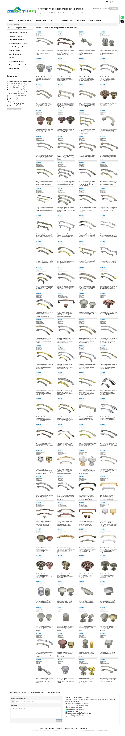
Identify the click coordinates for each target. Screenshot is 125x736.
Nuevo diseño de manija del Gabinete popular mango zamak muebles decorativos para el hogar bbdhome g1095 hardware (66, 550)
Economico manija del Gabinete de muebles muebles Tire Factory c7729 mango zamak (108, 470)
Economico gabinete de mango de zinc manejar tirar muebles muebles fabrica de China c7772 (108, 157)
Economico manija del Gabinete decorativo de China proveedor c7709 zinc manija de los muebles (87, 209)
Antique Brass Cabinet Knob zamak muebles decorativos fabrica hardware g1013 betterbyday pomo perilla (64, 471)
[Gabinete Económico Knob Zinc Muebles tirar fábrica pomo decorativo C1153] (109, 301)
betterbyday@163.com (20, 104)
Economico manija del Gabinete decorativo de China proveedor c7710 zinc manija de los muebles (44, 105)
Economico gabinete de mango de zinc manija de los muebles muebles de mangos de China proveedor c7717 (87, 105)
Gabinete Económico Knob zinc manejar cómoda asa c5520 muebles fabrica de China (87, 313)
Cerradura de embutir (15, 36)
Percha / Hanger (13, 68)
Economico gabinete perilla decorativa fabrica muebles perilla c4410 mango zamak (86, 601)
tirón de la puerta (14, 50)
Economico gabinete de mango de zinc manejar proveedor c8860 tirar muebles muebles (65, 183)
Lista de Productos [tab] (37, 692)
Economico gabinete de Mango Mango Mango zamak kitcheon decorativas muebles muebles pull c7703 (65, 497)
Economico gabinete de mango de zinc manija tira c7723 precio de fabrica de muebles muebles (108, 235)
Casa (11, 20)
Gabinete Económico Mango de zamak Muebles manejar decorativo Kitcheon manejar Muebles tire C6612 (87, 366)
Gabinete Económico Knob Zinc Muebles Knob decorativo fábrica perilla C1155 (44, 130)
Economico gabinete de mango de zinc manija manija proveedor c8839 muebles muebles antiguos (87, 183)
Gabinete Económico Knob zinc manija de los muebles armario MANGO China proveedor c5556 (44, 79)
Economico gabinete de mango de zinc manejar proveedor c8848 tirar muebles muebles (44, 209)
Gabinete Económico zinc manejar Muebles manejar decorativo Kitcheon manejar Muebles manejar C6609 (86, 79)
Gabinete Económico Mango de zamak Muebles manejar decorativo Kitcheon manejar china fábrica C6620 (108, 392)
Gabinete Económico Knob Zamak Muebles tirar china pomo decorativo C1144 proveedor (86, 576)
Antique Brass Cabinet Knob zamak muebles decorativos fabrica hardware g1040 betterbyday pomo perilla (107, 497)
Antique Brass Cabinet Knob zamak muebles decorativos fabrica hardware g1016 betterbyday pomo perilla (43, 523)
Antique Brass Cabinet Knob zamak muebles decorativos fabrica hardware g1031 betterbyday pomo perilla (86, 497)
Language (111, 2)
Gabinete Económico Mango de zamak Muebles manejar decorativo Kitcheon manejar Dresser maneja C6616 (87, 340)
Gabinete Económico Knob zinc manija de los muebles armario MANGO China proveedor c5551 (108, 52)
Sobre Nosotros (24, 20)
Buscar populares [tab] (54, 692)
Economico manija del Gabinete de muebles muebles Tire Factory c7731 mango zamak (44, 497)
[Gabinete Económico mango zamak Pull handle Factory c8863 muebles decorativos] (109, 406)
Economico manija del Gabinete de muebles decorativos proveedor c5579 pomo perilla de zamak (108, 628)
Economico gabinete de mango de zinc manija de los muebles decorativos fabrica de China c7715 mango (65, 105)
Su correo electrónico (18, 698)
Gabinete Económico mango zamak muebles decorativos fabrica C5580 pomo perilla (107, 601)
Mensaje (14, 705)
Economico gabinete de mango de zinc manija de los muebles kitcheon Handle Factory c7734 (65, 235)
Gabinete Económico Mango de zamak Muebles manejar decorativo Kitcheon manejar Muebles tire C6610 (108, 340)
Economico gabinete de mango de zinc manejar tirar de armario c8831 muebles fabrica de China (44, 52)
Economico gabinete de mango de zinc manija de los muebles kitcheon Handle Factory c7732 (44, 235)
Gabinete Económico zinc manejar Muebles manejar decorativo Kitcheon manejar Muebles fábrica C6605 (107, 79)
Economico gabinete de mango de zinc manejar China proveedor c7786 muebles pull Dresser (65, 157)
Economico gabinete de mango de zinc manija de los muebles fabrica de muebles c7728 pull (108, 261)
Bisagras (11, 58)
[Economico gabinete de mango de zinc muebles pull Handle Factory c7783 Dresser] (109, 668)
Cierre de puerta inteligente (17, 32)
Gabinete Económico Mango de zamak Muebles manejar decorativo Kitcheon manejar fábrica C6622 (65, 392)
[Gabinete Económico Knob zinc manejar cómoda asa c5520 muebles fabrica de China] (87, 301)
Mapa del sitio (81, 731)
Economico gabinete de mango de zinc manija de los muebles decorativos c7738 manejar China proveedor (87, 288)
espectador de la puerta (16, 61)
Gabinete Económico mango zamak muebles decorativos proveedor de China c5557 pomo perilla (86, 680)
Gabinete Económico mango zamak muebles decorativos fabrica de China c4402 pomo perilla (108, 654)
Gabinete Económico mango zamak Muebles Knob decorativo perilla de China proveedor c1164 (43, 549)
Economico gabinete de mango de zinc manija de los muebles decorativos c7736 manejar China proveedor (44, 288)
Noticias (54, 20)
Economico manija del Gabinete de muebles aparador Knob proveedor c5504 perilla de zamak (87, 628)
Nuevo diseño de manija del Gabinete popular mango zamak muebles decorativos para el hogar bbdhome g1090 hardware (108, 550)
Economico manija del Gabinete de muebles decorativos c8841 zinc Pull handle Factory (87, 444)
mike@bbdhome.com (13, 102)
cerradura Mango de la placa (18, 47)
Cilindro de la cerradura (16, 40)
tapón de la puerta (14, 54)
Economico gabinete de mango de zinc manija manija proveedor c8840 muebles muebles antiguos (87, 131)
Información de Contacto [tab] (18, 692)
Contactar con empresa (14, 109)
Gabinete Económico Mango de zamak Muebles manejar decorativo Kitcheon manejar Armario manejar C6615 (44, 314)
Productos (40, 20)
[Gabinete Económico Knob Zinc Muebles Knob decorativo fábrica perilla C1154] (109, 92)
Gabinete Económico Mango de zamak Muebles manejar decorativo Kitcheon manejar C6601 (44, 340)
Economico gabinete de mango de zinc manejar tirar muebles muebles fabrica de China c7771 (87, 157)
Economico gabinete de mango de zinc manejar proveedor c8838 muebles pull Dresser (44, 183)
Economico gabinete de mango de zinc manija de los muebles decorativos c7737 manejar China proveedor (65, 288)
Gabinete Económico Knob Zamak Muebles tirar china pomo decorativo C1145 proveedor (107, 576)
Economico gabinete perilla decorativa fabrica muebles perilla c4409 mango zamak (64, 601)
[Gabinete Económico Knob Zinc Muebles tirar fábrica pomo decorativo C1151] (66, 118)
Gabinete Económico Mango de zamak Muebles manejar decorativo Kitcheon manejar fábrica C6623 (44, 392)
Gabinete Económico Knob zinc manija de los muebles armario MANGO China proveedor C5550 (87, 52)
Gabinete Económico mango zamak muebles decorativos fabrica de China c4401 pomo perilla (87, 654)
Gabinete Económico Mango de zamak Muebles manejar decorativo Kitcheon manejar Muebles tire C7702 (65, 340)
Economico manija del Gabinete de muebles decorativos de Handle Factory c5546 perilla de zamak (65, 680)
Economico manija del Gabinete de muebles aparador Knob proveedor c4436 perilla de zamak (44, 628)
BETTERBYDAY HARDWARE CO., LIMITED (96, 731)
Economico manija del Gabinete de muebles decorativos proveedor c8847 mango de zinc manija (66, 209)
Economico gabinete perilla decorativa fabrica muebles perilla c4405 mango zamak (43, 601)
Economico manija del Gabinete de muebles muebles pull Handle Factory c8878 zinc (87, 418)
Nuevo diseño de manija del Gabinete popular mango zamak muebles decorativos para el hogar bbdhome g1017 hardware (87, 550)
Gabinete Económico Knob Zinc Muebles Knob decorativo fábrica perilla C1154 (108, 104)
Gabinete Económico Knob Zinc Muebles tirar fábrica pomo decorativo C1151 (65, 130)
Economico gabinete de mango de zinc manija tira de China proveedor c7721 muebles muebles (108, 209)
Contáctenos (95, 20)
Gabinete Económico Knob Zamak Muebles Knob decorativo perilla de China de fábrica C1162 (65, 576)
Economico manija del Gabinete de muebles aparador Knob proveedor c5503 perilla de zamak (65, 628)
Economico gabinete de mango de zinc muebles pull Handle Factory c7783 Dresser (108, 680)
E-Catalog (81, 20)
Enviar (59, 721)
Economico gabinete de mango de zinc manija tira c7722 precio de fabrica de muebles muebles (44, 261)
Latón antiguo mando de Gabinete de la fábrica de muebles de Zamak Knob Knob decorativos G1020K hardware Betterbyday (108, 524)
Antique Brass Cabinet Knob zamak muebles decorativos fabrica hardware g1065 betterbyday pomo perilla (64, 523)
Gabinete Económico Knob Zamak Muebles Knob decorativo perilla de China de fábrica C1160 (44, 576)
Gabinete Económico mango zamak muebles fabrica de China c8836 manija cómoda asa (65, 445)
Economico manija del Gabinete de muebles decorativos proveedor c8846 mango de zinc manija (108, 445)
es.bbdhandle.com (18, 106)
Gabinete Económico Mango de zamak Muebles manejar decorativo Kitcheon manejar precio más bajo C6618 (65, 419)
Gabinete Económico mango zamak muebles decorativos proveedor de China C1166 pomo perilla (65, 654)
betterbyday (16, 98)
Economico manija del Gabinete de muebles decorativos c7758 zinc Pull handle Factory (108, 183)
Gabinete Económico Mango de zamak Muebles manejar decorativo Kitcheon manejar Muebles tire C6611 (65, 366)
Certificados (67, 20)
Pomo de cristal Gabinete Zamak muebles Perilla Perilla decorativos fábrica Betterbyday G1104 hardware (87, 471)
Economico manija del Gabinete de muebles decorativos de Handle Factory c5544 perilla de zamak (44, 680)
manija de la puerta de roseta (18, 43)
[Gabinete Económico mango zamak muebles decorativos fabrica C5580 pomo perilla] (109, 589)
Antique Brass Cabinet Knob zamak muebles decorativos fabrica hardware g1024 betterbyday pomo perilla (64, 314)
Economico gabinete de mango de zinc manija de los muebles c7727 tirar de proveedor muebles (87, 262)
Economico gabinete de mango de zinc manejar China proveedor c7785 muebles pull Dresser (44, 654)
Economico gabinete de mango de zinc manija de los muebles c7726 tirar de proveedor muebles (65, 262)
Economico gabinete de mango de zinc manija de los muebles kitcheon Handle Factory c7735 (87, 235)
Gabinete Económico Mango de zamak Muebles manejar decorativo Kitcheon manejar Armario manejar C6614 (108, 288)
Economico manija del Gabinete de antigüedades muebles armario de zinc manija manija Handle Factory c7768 (65, 52)
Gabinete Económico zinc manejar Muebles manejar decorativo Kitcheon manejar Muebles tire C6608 (65, 79)
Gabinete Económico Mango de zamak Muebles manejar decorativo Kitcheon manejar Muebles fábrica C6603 (87, 392)
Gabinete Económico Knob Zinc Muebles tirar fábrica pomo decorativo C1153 (108, 313)
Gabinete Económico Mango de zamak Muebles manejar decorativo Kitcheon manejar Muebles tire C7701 (44, 366)
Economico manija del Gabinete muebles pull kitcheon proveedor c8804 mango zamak (44, 444)
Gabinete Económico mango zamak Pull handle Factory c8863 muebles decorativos (107, 418)
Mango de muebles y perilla (17, 65)
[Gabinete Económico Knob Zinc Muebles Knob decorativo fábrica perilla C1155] (45, 118)
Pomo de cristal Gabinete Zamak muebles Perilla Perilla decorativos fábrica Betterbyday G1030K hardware (44, 471)
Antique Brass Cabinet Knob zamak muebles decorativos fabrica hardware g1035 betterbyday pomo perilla (86, 523)
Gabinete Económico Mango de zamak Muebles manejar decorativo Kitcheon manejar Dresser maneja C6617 (108, 366)
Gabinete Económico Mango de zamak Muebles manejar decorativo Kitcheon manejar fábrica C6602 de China (44, 419)
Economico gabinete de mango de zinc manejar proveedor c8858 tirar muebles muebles (108, 130)
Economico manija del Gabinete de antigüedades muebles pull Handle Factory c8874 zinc (44, 156)
